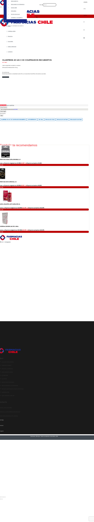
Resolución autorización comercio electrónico (13, 388)
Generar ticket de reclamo (8, 382)
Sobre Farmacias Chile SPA (8, 395)
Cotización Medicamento (8, 362)
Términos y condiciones (7, 368)
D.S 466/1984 (5, 375)
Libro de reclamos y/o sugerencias (10, 385)
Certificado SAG (5, 392)
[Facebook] (84, 38)
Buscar (41, 4)
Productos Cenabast (6, 365)
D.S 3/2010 (4, 378)
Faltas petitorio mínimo (7, 372)
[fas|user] (85, 42)
